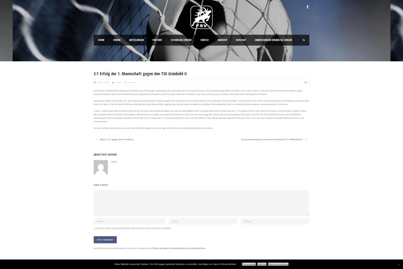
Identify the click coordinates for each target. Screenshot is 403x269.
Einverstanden (248, 264)
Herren (131, 82)
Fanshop (222, 40)
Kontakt (241, 40)
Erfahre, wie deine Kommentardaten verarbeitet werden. (178, 248)
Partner (157, 40)
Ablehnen (262, 264)
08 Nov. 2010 (103, 82)
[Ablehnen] (399, 264)
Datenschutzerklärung (278, 264)
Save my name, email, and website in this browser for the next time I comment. (134, 228)
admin (119, 82)
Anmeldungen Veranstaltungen (273, 40)
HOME (101, 40)
